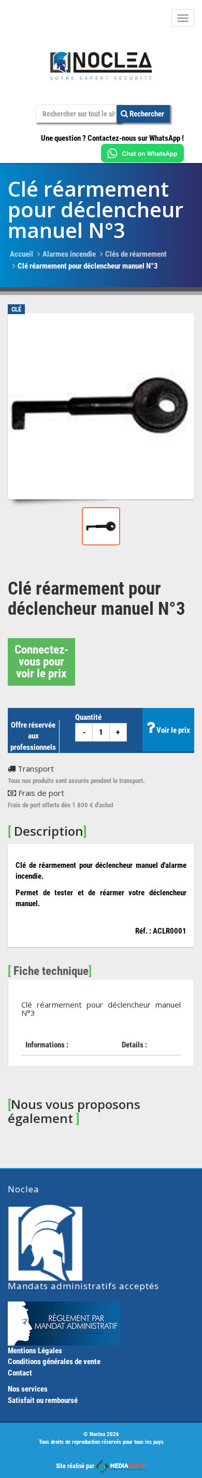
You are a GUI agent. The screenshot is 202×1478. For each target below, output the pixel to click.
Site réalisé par (76, 1466)
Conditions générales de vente (54, 1361)
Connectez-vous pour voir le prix (41, 662)
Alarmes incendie (69, 254)
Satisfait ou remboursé (43, 1400)
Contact (20, 1373)
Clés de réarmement (136, 254)
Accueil (21, 254)
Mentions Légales (35, 1350)
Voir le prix (172, 730)
